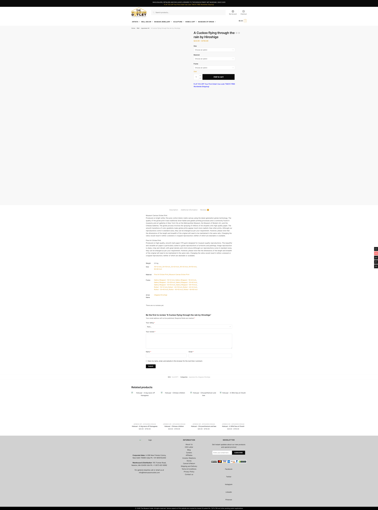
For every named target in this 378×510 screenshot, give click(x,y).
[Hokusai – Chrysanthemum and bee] (203, 406)
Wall (138, 28)
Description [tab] (173, 210)
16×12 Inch (158, 267)
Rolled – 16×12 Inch (161, 287)
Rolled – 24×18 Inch (175, 287)
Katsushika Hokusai (149, 424)
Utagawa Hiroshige (160, 295)
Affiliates (189, 455)
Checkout (243, 14)
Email (191, 352)
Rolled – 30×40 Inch (161, 289)
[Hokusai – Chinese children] (174, 406)
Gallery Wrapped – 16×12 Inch (164, 280)
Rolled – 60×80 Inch (191, 289)
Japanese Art (145, 28)
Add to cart (219, 77)
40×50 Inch (193, 267)
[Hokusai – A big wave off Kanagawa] (144, 406)
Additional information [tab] (189, 210)
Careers (189, 453)
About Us (189, 444)
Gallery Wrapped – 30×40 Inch (186, 282)
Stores (189, 461)
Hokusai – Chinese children (174, 426)
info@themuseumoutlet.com (149, 473)
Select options (145, 433)
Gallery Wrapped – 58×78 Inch (186, 285)
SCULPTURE (177, 22)
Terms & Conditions (189, 469)
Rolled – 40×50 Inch (176, 289)
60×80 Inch (158, 269)
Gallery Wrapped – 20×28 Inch (164, 282)
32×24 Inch (175, 267)
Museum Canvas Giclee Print (179, 274)
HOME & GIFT (190, 22)
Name (148, 352)
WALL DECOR (146, 22)
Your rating (150, 323)
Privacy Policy (189, 472)
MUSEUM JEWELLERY (162, 22)
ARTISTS (135, 22)
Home (133, 28)
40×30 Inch (184, 267)
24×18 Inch (166, 267)
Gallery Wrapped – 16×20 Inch (185, 280)
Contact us (189, 474)
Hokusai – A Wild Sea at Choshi (233, 426)
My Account (233, 14)
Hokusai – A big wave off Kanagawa (144, 426)
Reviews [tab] (203, 210)
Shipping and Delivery (189, 466)
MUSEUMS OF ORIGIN (206, 22)
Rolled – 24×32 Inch (190, 287)
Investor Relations (189, 458)
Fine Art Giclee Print (161, 274)
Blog (189, 450)
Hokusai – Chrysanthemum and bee (203, 426)
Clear (195, 71)
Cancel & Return (189, 463)
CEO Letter (189, 447)
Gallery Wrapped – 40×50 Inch (164, 285)
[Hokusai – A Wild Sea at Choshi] (233, 406)
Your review (150, 332)
